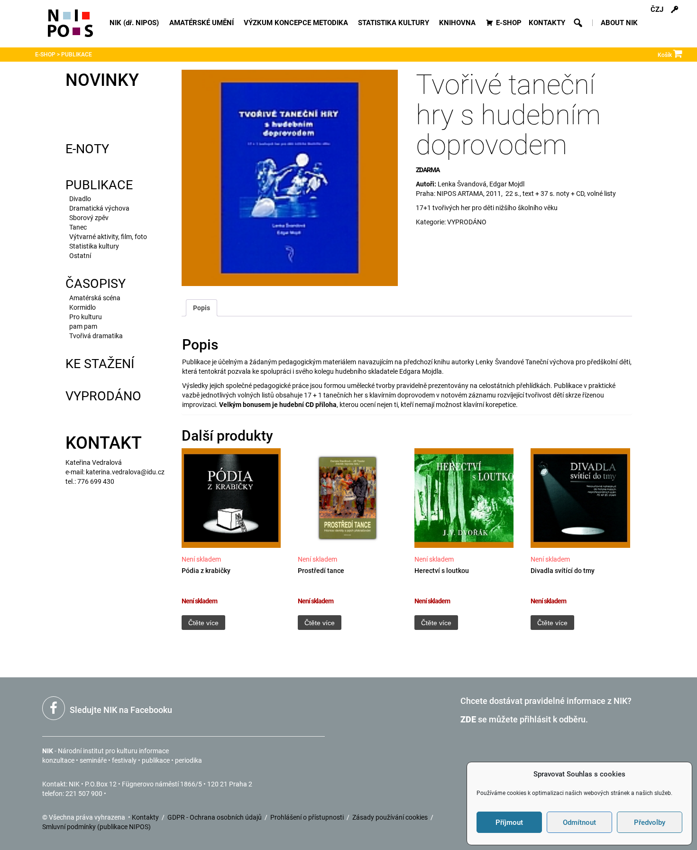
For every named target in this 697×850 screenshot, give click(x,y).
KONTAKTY (547, 22)
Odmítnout (579, 822)
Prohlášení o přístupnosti (307, 817)
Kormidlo (82, 307)
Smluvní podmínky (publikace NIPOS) (96, 827)
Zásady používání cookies (390, 817)
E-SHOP (509, 22)
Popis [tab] (201, 308)
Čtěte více (203, 623)
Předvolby (649, 822)
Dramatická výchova (99, 208)
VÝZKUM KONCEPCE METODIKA (296, 22)
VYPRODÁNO (103, 396)
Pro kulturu (85, 317)
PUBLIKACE (99, 185)
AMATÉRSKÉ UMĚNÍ (201, 22)
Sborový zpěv (89, 218)
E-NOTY (87, 149)
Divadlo (80, 199)
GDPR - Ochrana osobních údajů (215, 817)
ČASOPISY (95, 283)
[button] (578, 22)
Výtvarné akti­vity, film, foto (108, 236)
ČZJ (657, 9)
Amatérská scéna (94, 298)
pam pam (83, 326)
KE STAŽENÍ (99, 363)
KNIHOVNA (457, 22)
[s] (675, 9)
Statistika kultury (94, 246)
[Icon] (70, 27)
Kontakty (146, 817)
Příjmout (509, 822)
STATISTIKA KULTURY (393, 22)
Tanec (78, 227)
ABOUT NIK (619, 22)
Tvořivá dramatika (96, 336)
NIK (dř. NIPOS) (134, 22)
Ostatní (80, 255)
